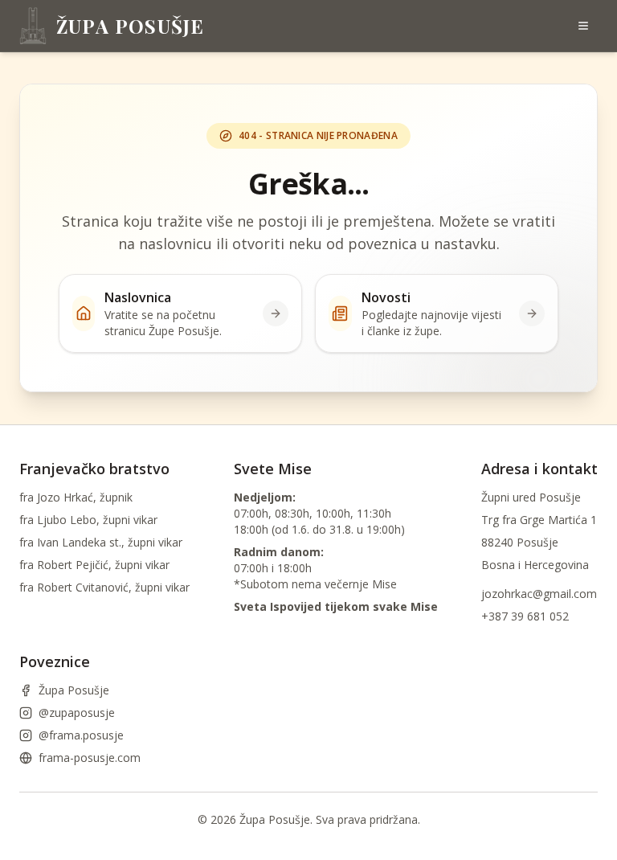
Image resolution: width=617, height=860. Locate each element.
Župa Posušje (74, 690)
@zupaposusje (77, 712)
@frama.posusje (81, 735)
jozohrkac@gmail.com (539, 593)
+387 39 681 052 (525, 616)
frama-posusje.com (90, 757)
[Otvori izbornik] (583, 25)
